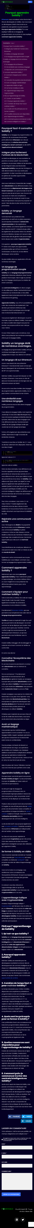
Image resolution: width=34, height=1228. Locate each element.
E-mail (4, 1153)
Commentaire (7, 1171)
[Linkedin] (17, 1220)
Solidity (29, 806)
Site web (4, 1162)
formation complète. (11, 826)
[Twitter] (23, 1220)
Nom (4, 1144)
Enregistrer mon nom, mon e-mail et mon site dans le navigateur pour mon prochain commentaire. (17, 1139)
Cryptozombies (7, 906)
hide (12, 43)
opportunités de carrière (10, 978)
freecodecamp (20, 857)
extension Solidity (17, 610)
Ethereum (5, 19)
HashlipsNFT (21, 860)
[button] (14, 1116)
